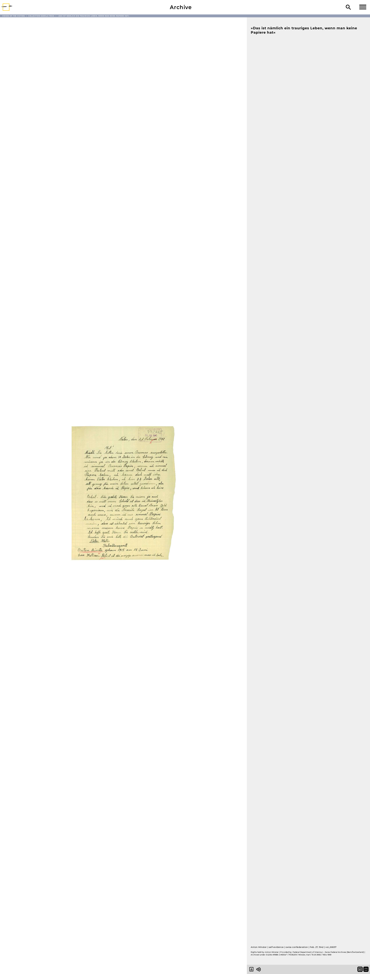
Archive (181, 7)
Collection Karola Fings (41, 16)
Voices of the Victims (13, 16)
